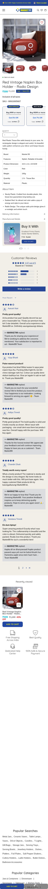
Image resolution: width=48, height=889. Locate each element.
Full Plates (16, 854)
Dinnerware (27, 879)
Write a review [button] (24, 289)
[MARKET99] (24, 10)
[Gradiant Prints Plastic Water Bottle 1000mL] (12, 233)
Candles (28, 841)
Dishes (38, 849)
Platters (5, 854)
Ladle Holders (24, 858)
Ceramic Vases (20, 837)
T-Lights (37, 841)
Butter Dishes (39, 858)
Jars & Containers (10, 879)
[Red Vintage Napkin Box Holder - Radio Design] (8, 68)
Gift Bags (6, 845)
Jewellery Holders (25, 849)
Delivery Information (10, 214)
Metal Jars (6, 837)
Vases (5, 841)
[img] (8, 305)
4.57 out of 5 (30, 263)
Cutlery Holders (9, 858)
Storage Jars (18, 845)
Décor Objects (16, 841)
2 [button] (22, 568)
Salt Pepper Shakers (32, 854)
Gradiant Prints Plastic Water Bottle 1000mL (31, 232)
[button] (38, 10)
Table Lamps (34, 837)
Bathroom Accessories (12, 862)
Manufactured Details (11, 219)
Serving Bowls (8, 849)
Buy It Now (32, 887)
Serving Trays (32, 845)
